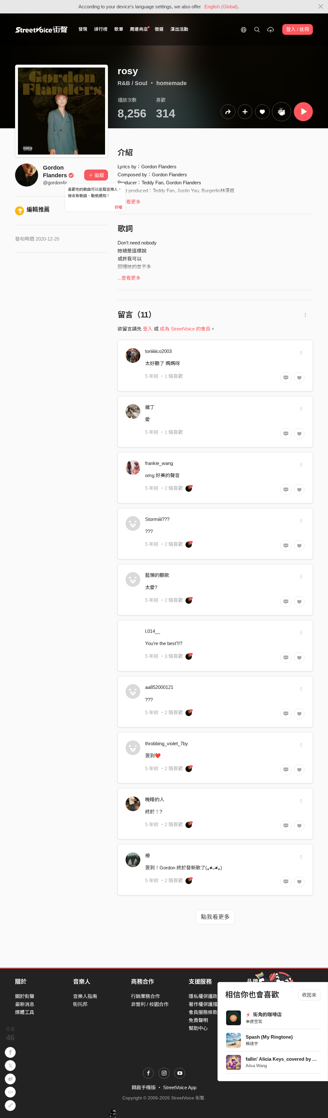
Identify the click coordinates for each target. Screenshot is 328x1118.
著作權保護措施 (205, 1004)
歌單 (118, 29)
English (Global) (221, 6)
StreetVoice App (179, 1087)
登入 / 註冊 (297, 29)
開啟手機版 (144, 1087)
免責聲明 (198, 1020)
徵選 (159, 29)
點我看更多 (215, 917)
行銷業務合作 (145, 996)
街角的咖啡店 (267, 1014)
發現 (82, 29)
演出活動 (179, 29)
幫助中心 (198, 1028)
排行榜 (101, 29)
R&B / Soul (132, 83)
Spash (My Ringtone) (269, 1037)
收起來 (309, 995)
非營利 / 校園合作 (149, 1004)
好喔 (118, 207)
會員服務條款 (203, 1012)
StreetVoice (41, 29)
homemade (171, 83)
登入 (147, 328)
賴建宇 (252, 1043)
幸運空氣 (254, 1021)
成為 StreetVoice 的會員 (185, 328)
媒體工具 (24, 1012)
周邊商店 (139, 29)
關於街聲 (24, 996)
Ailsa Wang (256, 1065)
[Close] (321, 7)
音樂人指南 (85, 996)
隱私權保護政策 (205, 996)
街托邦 (80, 1004)
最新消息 (24, 1004)
